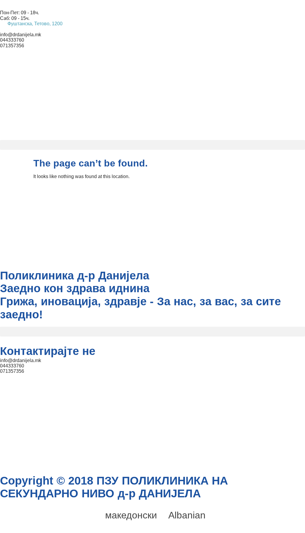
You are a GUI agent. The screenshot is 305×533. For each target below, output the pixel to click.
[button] (152, 145)
